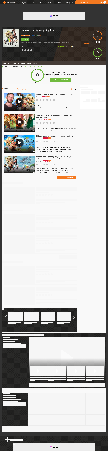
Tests (59, 2)
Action (26, 45)
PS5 (81, 2)
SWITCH (89, 2)
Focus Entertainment (30, 46)
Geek (41, 2)
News (4, 63)
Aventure (31, 45)
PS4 (32, 35)
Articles (14, 63)
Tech (32, 2)
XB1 (37, 35)
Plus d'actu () (67, 177)
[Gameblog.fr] (9, 2)
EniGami (66, 44)
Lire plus (86, 43)
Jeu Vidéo (23, 2)
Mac (39, 35)
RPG (43, 45)
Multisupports (26, 35)
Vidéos (29, 63)
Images (35, 63)
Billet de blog (21, 63)
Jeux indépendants (37, 45)
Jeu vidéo (45, 96)
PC (77, 2)
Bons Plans (69, 2)
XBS (84, 2)
